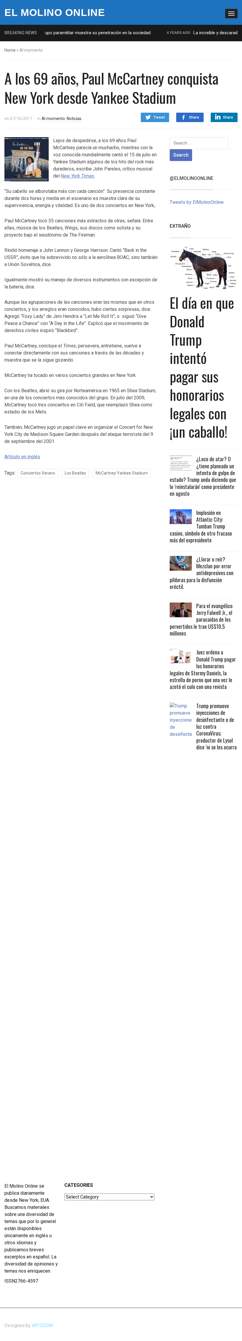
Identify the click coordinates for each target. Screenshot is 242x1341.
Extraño (180, 226)
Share (194, 117)
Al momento (53, 118)
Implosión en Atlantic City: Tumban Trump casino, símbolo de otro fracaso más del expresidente (201, 526)
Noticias (74, 118)
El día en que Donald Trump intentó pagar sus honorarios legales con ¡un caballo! (202, 367)
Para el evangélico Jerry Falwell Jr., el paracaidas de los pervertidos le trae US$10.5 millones (201, 619)
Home (10, 50)
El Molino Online (54, 12)
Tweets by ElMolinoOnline (197, 202)
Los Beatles (75, 473)
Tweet (159, 117)
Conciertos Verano (38, 473)
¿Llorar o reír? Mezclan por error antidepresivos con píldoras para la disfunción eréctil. (201, 573)
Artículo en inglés (22, 456)
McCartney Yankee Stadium (122, 473)
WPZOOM (42, 1325)
